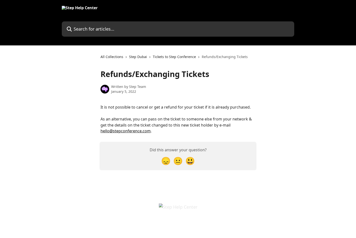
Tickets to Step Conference (174, 56)
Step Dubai (138, 56)
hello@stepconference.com (126, 131)
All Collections (112, 56)
